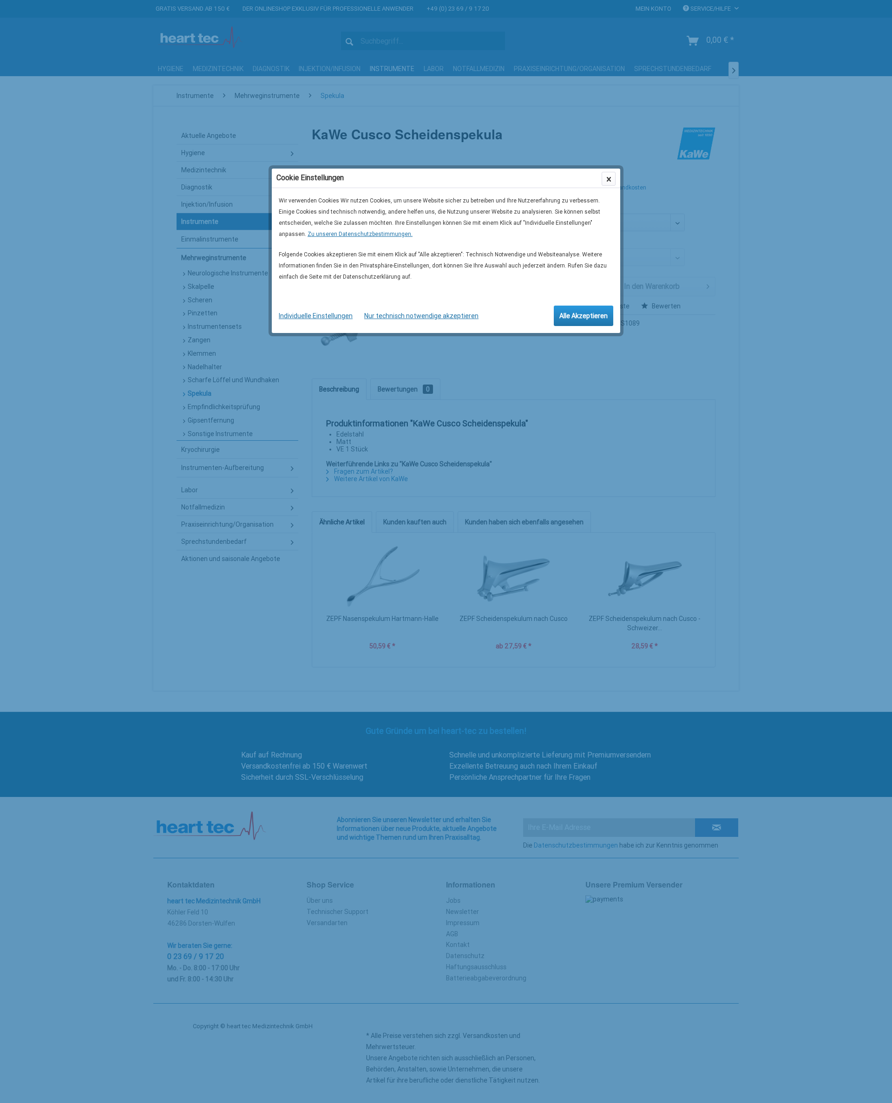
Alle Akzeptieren (583, 316)
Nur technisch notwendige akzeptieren (421, 316)
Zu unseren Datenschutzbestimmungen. (360, 234)
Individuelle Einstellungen (316, 316)
